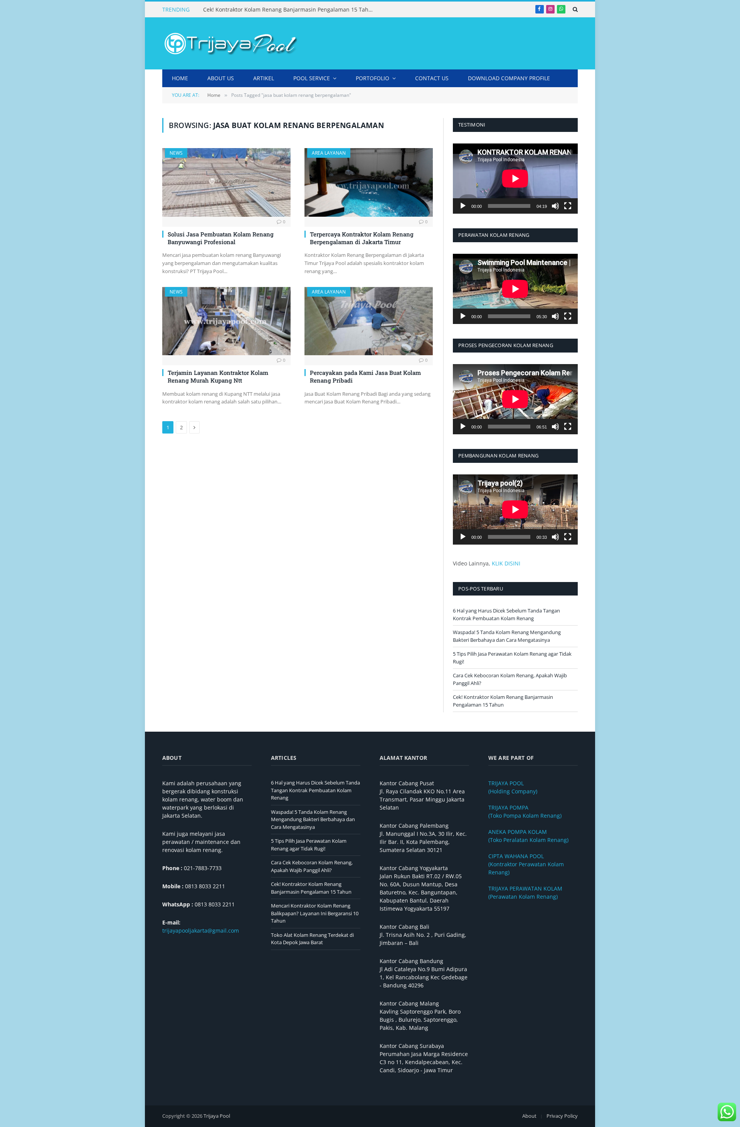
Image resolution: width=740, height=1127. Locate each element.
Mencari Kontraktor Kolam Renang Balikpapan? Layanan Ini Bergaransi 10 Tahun (314, 913)
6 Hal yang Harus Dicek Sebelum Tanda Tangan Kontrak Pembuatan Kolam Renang (506, 614)
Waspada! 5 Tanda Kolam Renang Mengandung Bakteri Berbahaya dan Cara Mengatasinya (507, 636)
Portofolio (372, 78)
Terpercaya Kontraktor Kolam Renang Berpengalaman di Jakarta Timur (362, 238)
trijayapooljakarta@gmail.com (200, 930)
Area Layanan (329, 153)
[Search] (574, 9)
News (176, 153)
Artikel (263, 78)
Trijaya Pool (217, 1115)
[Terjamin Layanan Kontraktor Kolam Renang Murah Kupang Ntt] (226, 321)
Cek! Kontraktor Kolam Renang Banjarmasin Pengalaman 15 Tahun (289, 9)
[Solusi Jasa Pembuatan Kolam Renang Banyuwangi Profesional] (226, 182)
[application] (515, 178)
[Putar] (463, 206)
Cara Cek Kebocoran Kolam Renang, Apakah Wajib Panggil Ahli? (312, 866)
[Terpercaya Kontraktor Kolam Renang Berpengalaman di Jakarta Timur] (368, 182)
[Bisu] (555, 206)
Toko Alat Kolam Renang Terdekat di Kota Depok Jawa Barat (312, 938)
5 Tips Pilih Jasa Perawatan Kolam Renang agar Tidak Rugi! (308, 844)
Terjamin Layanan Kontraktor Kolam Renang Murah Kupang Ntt (218, 376)
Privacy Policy (562, 1115)
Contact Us (432, 78)
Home (180, 78)
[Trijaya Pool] (229, 43)
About (529, 1115)
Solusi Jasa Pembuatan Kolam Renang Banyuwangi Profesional (221, 238)
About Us (220, 78)
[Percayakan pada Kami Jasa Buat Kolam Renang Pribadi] (368, 321)
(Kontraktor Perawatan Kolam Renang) (526, 864)
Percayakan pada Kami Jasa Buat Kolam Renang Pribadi (365, 376)
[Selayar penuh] (568, 206)
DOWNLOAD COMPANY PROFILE (509, 78)
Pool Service (311, 78)
